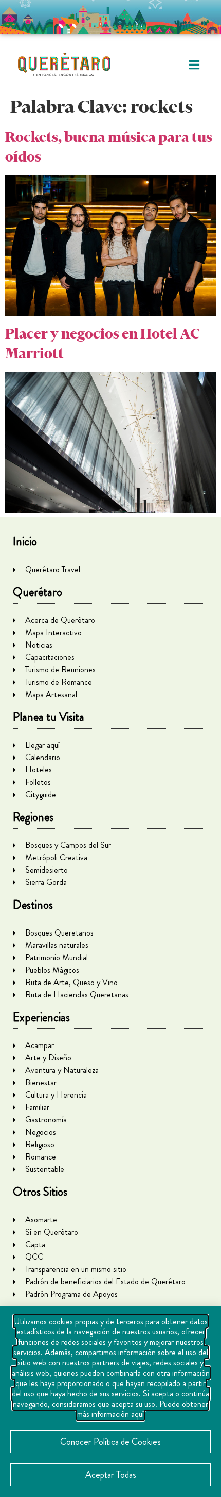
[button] (194, 65)
